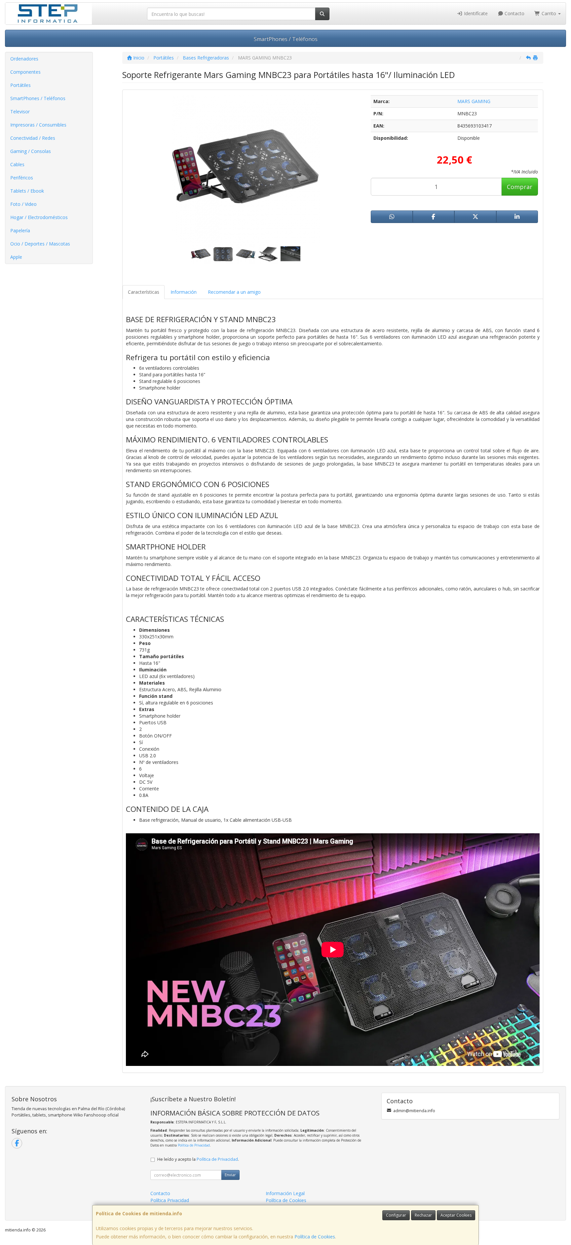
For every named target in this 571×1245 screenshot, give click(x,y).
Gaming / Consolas (30, 151)
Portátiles (20, 85)
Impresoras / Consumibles (38, 125)
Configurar (396, 1215)
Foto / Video (23, 204)
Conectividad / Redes (32, 138)
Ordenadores (24, 59)
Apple (16, 257)
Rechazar (423, 1215)
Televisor (20, 111)
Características (143, 292)
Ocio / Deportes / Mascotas (40, 244)
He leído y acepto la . (198, 1159)
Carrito (548, 13)
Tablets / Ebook (27, 191)
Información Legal (285, 1193)
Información (184, 292)
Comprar (519, 187)
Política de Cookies (314, 1236)
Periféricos (21, 177)
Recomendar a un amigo (234, 292)
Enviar (230, 1175)
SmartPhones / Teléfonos (286, 39)
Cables (17, 164)
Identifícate (475, 13)
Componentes (25, 72)
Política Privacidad (169, 1200)
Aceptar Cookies (456, 1215)
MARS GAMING (473, 101)
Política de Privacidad (194, 1145)
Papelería (20, 230)
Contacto (513, 13)
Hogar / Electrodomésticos (39, 217)
